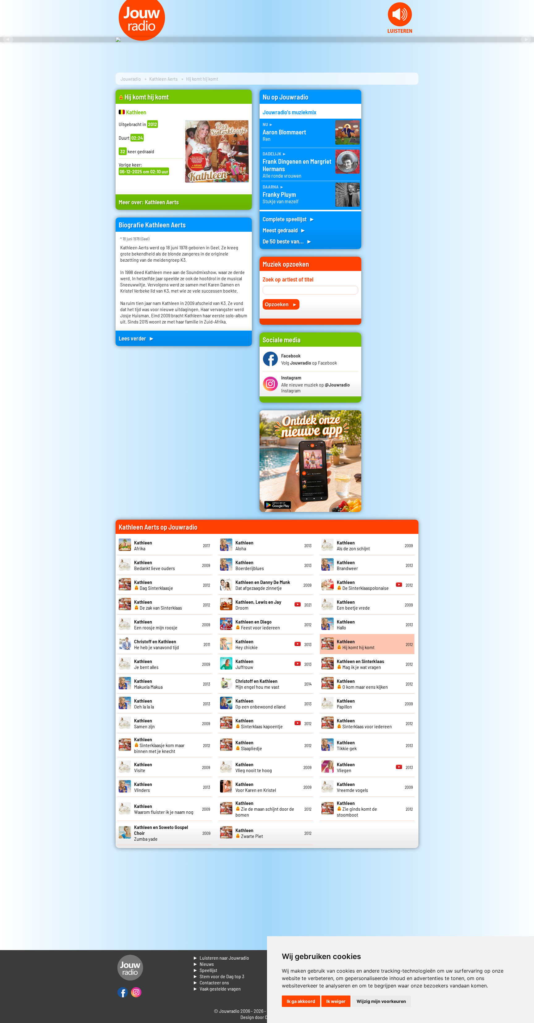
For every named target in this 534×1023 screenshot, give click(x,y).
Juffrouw (244, 664)
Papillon (346, 703)
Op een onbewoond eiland (260, 703)
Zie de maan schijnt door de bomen (264, 809)
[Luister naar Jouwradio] (399, 31)
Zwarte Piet (249, 833)
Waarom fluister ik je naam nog (163, 809)
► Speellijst (205, 970)
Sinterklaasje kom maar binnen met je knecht (159, 745)
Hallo (346, 624)
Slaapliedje (248, 745)
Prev (8, 39)
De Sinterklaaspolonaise (363, 585)
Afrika (143, 545)
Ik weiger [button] (335, 1001)
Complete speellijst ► (289, 218)
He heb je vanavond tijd (156, 644)
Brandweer (347, 565)
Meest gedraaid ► (284, 230)
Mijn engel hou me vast (257, 684)
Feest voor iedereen (257, 624)
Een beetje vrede (353, 605)
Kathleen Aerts (163, 79)
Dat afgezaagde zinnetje (262, 585)
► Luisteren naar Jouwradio (221, 958)
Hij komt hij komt (356, 644)
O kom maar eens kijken (362, 684)
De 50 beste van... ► (287, 241)
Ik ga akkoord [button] (301, 1001)
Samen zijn (144, 723)
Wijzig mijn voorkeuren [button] (381, 1001)
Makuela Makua (148, 684)
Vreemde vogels (352, 787)
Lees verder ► (137, 338)
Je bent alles (146, 664)
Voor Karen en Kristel (255, 787)
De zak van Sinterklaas (158, 605)
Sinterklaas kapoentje (259, 723)
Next (526, 39)
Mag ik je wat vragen (360, 664)
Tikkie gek (347, 745)
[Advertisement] (393, 182)
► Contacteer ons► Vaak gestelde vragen (217, 985)
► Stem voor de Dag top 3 (218, 976)
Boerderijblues (249, 565)
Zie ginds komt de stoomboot (357, 809)
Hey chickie (246, 644)
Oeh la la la (144, 703)
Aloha (244, 545)
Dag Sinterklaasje (153, 585)
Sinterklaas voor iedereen (364, 723)
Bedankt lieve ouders (154, 565)
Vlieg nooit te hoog (253, 767)
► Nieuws (203, 964)
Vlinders (143, 787)
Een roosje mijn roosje (155, 624)
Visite (143, 767)
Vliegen (346, 767)
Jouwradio (131, 79)
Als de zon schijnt (353, 545)
